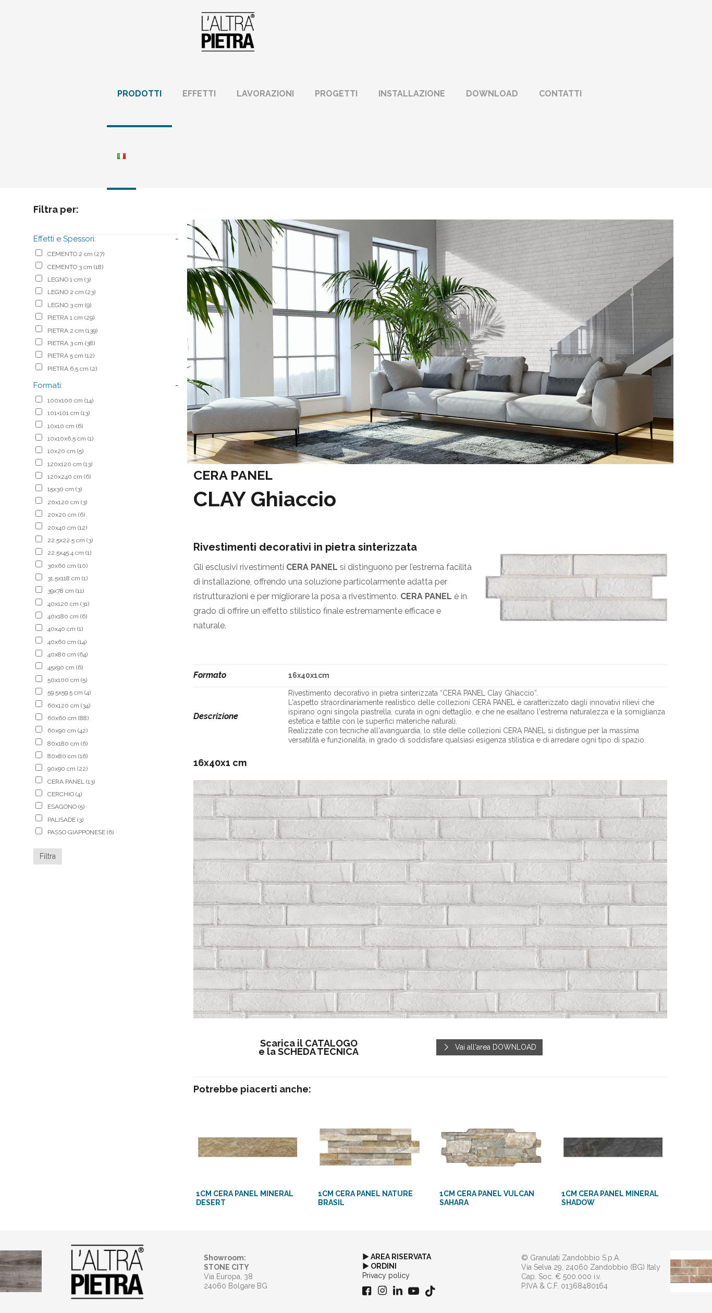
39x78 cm (65, 590)
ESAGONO (65, 806)
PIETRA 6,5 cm (72, 368)
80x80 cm (67, 756)
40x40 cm (65, 629)
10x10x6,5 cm (70, 438)
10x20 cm (65, 451)
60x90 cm (67, 730)
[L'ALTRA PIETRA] (228, 31)
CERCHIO (64, 794)
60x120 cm (68, 705)
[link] (576, 588)
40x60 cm (67, 642)
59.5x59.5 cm (69, 692)
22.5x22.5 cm (70, 540)
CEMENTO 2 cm (75, 254)
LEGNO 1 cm (69, 279)
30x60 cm (67, 565)
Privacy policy (386, 1275)
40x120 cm (68, 603)
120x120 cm (69, 464)
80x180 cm (67, 743)
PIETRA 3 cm (71, 343)
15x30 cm (64, 489)
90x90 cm (67, 768)
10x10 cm (65, 426)
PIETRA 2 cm (72, 330)
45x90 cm (65, 667)
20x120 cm (67, 502)
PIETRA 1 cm (70, 317)
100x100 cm (70, 400)
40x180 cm (67, 616)
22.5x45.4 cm (69, 552)
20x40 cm (67, 527)
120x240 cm (69, 476)
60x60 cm (68, 718)
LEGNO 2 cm (71, 292)
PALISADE (65, 819)
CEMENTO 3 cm (75, 267)
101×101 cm (68, 413)
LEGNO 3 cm (69, 305)
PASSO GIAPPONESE (80, 832)
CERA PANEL (71, 781)
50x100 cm (67, 680)
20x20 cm (66, 514)
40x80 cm (67, 654)
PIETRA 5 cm (70, 355)
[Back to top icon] (662, 1292)
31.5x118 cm (67, 578)
